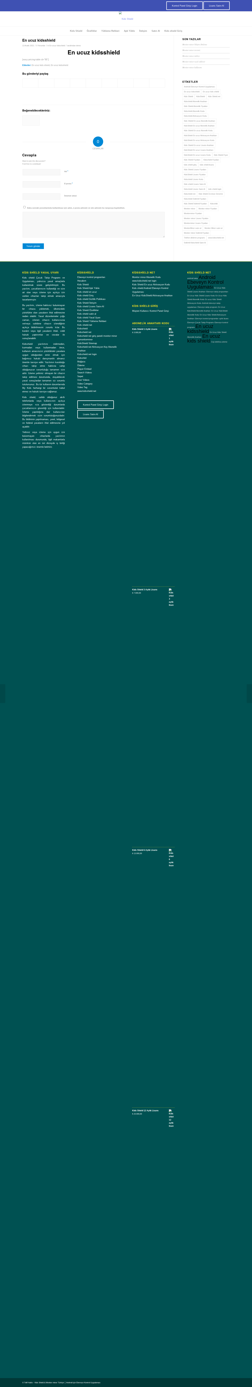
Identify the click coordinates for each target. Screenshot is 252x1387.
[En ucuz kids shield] (31, 120)
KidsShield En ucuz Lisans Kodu (197, 155)
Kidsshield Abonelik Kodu (194, 111)
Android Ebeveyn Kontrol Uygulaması (199, 87)
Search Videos (84, 372)
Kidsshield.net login (87, 354)
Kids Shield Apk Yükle (88, 288)
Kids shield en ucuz (87, 292)
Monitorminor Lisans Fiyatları (196, 223)
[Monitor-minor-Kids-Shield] (126, 19)
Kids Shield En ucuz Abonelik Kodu (198, 130)
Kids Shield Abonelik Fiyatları (196, 106)
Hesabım (81, 280)
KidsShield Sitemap (87, 343)
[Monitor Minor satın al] (249, 693)
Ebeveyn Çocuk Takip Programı (200, 322)
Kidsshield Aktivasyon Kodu (195, 116)
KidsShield (200, 96)
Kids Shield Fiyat (221, 155)
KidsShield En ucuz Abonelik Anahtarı (199, 126)
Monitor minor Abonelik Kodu (146, 277)
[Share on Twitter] (46, 83)
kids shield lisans (207, 165)
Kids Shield (188, 96)
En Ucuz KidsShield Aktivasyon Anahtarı (152, 295)
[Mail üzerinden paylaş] (157, 83)
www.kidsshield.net (216, 238)
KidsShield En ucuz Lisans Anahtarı (198, 150)
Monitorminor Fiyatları (193, 213)
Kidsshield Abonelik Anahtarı (195, 101)
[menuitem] (76, 31)
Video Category (85, 383)
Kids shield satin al (86, 314)
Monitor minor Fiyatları (208, 209)
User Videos (83, 380)
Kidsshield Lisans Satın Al (194, 189)
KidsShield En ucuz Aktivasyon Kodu (199, 140)
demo (78, 46)
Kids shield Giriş (85, 295)
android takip (192, 278)
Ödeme (81, 365)
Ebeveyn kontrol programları (91, 277)
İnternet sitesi (70, 196)
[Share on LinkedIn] (93, 83)
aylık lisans (224, 319)
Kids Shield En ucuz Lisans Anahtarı (199, 145)
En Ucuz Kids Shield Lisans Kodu (201, 296)
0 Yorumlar (40, 46)
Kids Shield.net (214, 96)
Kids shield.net (84, 325)
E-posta (68, 183)
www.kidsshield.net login (144, 280)
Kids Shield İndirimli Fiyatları (195, 204)
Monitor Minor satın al (213, 228)
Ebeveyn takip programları (217, 292)
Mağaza (81, 361)
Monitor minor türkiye (191, 56)
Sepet (80, 376)
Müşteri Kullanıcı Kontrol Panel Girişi (150, 311)
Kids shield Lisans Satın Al (195, 184)
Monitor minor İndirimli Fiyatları (196, 233)
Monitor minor (189, 209)
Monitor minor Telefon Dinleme (194, 44)
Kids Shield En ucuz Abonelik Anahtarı (199, 121)
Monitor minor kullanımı (192, 67)
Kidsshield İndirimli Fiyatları (195, 199)
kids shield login (214, 189)
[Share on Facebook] (30, 83)
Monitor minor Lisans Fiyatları (196, 218)
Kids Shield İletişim (87, 303)
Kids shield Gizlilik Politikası (91, 299)
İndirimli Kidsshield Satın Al (195, 243)
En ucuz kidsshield (57, 46)
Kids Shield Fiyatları (192, 160)
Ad (66, 171)
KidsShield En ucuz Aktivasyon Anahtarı (200, 135)
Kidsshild (214, 204)
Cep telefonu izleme (219, 342)
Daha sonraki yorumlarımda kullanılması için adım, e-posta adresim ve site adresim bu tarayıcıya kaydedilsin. (76, 208)
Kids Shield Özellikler (88, 310)
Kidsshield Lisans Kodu (193, 179)
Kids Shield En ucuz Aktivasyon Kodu (151, 284)
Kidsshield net (189, 194)
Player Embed (84, 369)
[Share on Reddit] (141, 83)
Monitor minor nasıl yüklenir (193, 61)
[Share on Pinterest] (78, 83)
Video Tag (82, 387)
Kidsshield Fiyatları (211, 160)
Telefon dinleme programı (194, 238)
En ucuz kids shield (41, 65)
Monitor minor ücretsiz (191, 50)
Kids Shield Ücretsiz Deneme (211, 194)
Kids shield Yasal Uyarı (88, 317)
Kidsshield (82, 328)
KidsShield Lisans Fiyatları (195, 174)
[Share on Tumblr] (109, 83)
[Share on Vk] (125, 83)
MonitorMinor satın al (192, 228)
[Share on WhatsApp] (62, 83)
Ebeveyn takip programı (207, 307)
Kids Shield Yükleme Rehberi (91, 321)
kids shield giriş (190, 165)
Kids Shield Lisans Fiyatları (195, 170)
